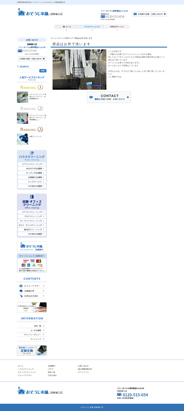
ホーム (53, 38)
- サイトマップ (83, 372)
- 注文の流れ (52, 375)
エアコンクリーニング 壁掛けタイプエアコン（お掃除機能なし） (37, 118)
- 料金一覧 (51, 372)
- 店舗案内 (51, 366)
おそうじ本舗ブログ (65, 38)
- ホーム (20, 366)
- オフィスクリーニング (26, 372)
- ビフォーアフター (24, 375)
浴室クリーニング (35, 136)
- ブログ (50, 369)
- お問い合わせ (83, 366)
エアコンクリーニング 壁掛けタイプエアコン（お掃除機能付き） (37, 96)
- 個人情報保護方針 (84, 369)
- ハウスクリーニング (25, 369)
